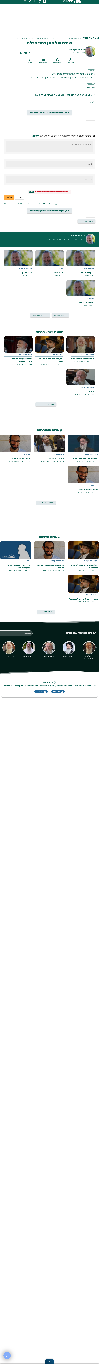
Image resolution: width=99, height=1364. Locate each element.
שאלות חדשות (49, 537)
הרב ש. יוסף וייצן (89, 362)
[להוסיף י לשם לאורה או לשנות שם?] (83, 590)
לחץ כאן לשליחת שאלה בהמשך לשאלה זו (49, 112)
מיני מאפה (26, 454)
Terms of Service (49, 204)
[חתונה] (80, 384)
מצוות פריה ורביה (88, 268)
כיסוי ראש (90, 298)
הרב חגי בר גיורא (25, 571)
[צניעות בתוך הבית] (49, 450)
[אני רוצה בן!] (18, 265)
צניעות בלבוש (59, 454)
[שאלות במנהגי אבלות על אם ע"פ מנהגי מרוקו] (83, 558)
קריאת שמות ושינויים (90, 595)
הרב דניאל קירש (25, 461)
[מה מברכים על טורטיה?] (15, 450)
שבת (28, 561)
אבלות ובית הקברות (91, 561)
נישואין (60, 268)
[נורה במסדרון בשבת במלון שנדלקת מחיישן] (15, 558)
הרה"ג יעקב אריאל (26, 364)
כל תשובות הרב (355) (40, 315)
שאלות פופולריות (49, 430)
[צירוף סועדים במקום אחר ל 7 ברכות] (49, 352)
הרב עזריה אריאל (58, 461)
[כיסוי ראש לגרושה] (80, 295)
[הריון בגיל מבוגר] (80, 265)
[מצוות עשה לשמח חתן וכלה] (80, 351)
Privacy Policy (37, 204)
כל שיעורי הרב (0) (60, 315)
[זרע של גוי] (49, 265)
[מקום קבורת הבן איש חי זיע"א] (83, 450)
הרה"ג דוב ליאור (89, 394)
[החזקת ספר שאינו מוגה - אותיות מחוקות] (49, 558)
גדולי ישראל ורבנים (91, 454)
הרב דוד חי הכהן (93, 461)
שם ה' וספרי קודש (57, 561)
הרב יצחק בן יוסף (57, 364)
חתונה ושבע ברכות (86, 221)
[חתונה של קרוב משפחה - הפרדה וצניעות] (18, 352)
